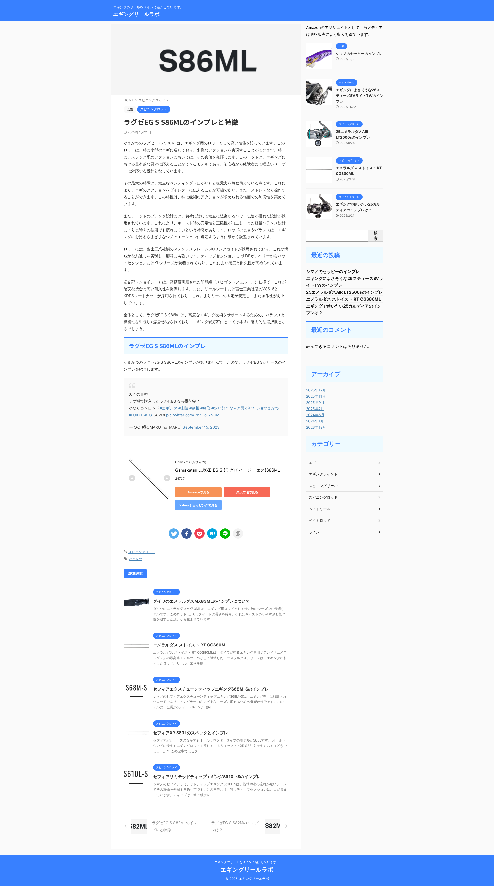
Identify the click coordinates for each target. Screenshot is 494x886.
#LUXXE (136, 415)
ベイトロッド (319, 520)
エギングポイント (323, 474)
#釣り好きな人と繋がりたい (235, 408)
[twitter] (174, 533)
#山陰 (183, 408)
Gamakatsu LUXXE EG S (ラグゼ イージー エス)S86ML (227, 470)
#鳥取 (205, 408)
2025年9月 (315, 402)
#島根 (194, 408)
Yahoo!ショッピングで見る (198, 505)
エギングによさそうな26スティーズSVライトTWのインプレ (359, 96)
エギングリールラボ (136, 14)
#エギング (168, 408)
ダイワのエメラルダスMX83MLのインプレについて (201, 601)
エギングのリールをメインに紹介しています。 (247, 862)
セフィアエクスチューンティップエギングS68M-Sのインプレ (211, 689)
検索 (376, 235)
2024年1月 (315, 421)
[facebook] (186, 533)
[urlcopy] (238, 533)
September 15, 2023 (201, 427)
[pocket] (199, 533)
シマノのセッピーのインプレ (359, 53)
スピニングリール (323, 485)
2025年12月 (316, 390)
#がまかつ (270, 408)
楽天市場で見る (247, 492)
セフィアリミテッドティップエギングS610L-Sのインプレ (207, 776)
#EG (148, 415)
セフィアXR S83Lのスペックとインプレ (190, 732)
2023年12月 (316, 427)
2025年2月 (315, 408)
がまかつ (135, 559)
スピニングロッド (141, 552)
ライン (314, 532)
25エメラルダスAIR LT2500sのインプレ (344, 292)
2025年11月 (316, 396)
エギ (312, 462)
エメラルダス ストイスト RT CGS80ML (190, 645)
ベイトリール (319, 509)
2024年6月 (315, 415)
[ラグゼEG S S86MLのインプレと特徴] (212, 533)
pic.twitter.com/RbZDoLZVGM (192, 415)
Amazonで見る (198, 492)
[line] (225, 533)
